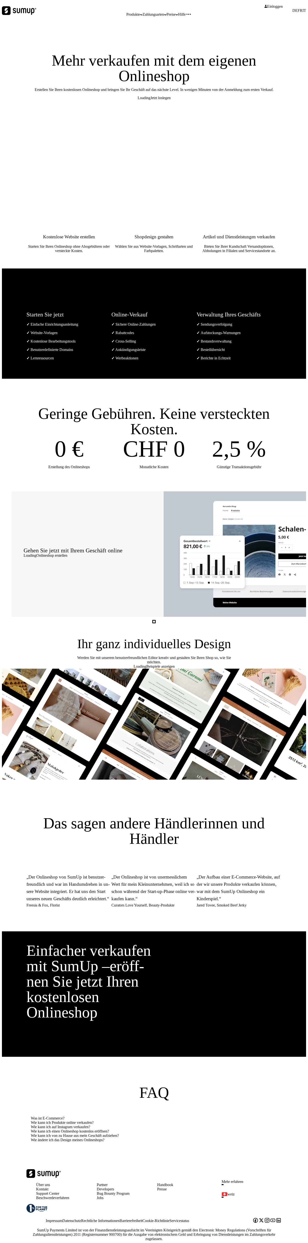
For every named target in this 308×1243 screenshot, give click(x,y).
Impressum (54, 1221)
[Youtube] (273, 1220)
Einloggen (275, 6)
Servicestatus (179, 1221)
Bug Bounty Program (113, 1193)
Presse (162, 1189)
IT (304, 11)
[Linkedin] (279, 1220)
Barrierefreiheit (131, 1221)
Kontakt (42, 1189)
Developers (105, 1189)
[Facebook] (255, 1220)
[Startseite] (43, 1176)
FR (300, 11)
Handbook (165, 1185)
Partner (102, 1185)
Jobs (100, 1198)
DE (295, 11)
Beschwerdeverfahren (52, 1198)
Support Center (47, 1193)
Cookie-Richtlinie (155, 1221)
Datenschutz (71, 1221)
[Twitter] (261, 1220)
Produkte (133, 14)
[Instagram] (267, 1220)
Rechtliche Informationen (100, 1221)
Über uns (43, 1185)
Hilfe (182, 14)
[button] (253, 1184)
